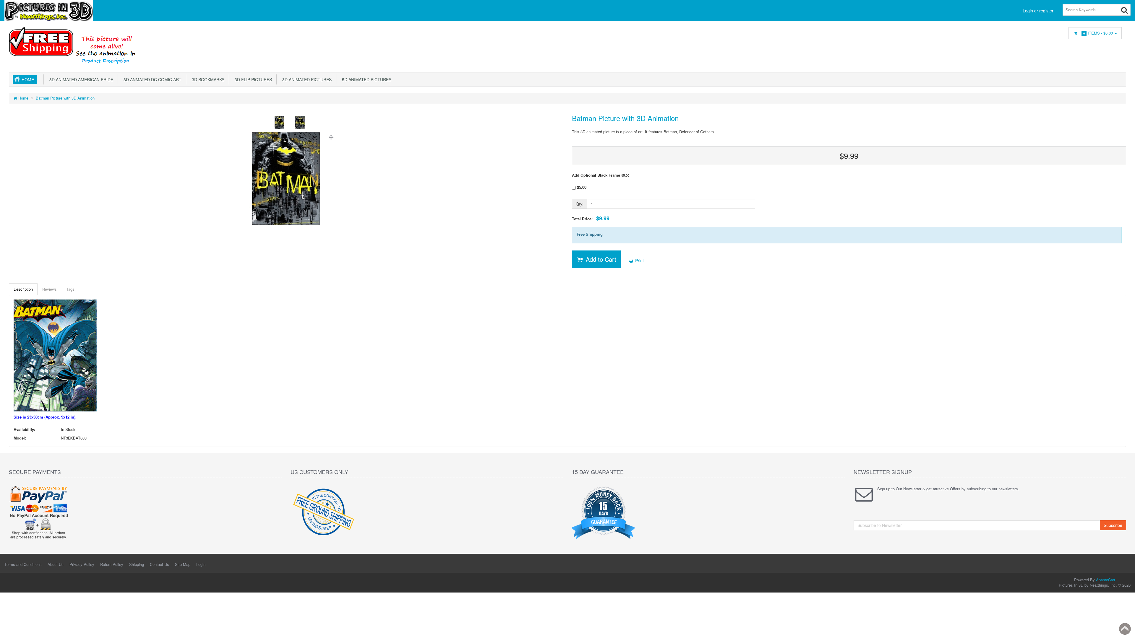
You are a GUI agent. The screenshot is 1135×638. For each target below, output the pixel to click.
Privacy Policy (81, 564)
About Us (56, 564)
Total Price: (590, 218)
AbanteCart (1105, 579)
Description (23, 289)
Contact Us (159, 564)
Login (200, 564)
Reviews (49, 289)
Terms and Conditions (23, 564)
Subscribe (1113, 525)
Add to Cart (600, 259)
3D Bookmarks (206, 79)
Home (28, 79)
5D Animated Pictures (365, 79)
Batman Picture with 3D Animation (65, 98)
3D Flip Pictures (252, 79)
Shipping (136, 564)
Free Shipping (590, 234)
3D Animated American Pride (80, 79)
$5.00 (581, 187)
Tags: (71, 289)
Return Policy (111, 564)
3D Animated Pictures (306, 79)
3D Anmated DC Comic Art (151, 79)
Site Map (182, 564)
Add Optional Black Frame (600, 175)
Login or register (1038, 11)
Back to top (1125, 628)
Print (639, 260)
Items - (1098, 33)
